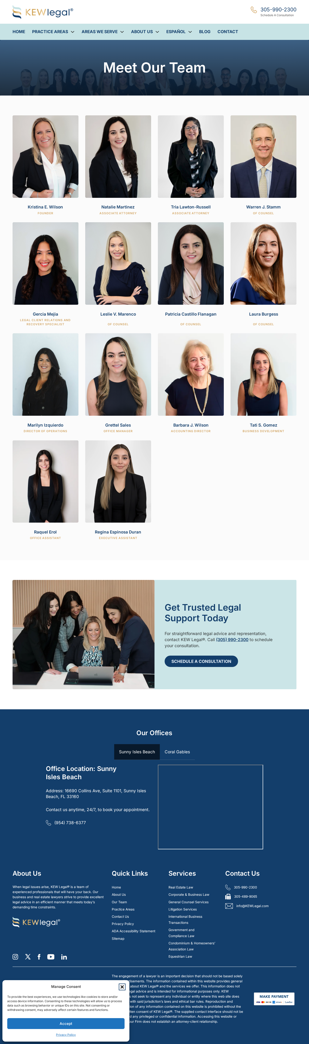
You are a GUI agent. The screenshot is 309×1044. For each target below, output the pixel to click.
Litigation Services (183, 909)
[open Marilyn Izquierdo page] (45, 374)
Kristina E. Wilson (45, 206)
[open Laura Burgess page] (263, 263)
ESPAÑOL (176, 31)
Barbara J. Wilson (191, 425)
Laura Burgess (263, 314)
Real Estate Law (181, 887)
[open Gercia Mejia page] (45, 263)
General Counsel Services (189, 902)
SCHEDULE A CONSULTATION (201, 661)
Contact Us (120, 916)
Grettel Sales (118, 425)
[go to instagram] (15, 957)
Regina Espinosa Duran (118, 531)
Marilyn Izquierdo (45, 425)
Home (19, 31)
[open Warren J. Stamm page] (263, 156)
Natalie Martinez (118, 206)
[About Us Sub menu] (157, 32)
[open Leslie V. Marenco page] (118, 263)
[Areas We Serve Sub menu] (122, 32)
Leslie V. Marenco (118, 314)
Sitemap (118, 938)
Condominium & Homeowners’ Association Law (192, 946)
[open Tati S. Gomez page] (263, 374)
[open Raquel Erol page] (45, 480)
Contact (228, 31)
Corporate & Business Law (189, 894)
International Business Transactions (185, 920)
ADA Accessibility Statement (133, 931)
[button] (122, 987)
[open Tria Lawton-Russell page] (191, 156)
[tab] (137, 752)
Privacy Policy (66, 1035)
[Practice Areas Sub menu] (72, 32)
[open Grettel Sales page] (118, 374)
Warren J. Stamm (263, 206)
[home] (43, 12)
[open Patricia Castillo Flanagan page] (191, 263)
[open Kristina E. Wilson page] (45, 156)
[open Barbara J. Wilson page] (191, 374)
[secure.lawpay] (274, 998)
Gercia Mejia (45, 314)
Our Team (119, 902)
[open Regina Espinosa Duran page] (118, 480)
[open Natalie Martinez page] (118, 156)
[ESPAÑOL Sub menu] (190, 32)
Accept (66, 1023)
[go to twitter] (28, 957)
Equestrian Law (180, 956)
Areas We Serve (100, 31)
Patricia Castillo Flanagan (191, 314)
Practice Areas (50, 31)
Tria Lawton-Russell (191, 206)
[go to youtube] (50, 957)
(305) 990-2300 (232, 639)
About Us (142, 31)
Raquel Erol (45, 531)
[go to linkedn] (64, 957)
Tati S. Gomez (263, 425)
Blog (205, 31)
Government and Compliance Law (181, 933)
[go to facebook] (39, 957)
